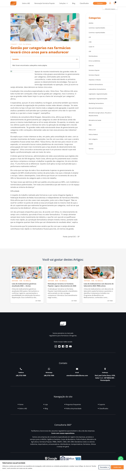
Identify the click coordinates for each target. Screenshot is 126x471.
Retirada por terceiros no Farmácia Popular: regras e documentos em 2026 (62, 285)
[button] (110, 2)
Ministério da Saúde (95, 120)
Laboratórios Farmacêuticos (97, 89)
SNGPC (91, 144)
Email (77, 372)
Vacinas (91, 148)
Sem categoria (93, 139)
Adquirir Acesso (110, 9)
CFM (90, 42)
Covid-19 (91, 47)
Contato (100, 3)
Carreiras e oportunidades (97, 28)
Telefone (21, 372)
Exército (91, 65)
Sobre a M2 (26, 3)
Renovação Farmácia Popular (44, 3)
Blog (73, 3)
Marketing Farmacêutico (96, 103)
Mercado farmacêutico (96, 108)
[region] (63, 465)
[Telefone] (21, 369)
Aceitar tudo (117, 467)
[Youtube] (70, 346)
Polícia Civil (92, 130)
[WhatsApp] (49, 369)
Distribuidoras (93, 56)
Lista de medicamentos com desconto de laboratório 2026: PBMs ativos (99, 285)
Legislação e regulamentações (98, 94)
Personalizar (103, 467)
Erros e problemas (94, 61)
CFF (90, 37)
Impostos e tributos (95, 80)
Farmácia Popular (94, 70)
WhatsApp (49, 372)
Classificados (84, 3)
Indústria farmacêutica (96, 84)
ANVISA (91, 23)
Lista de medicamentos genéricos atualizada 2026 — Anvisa (24, 285)
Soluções (62, 3)
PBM (90, 125)
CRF (90, 51)
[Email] (77, 369)
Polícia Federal (93, 134)
